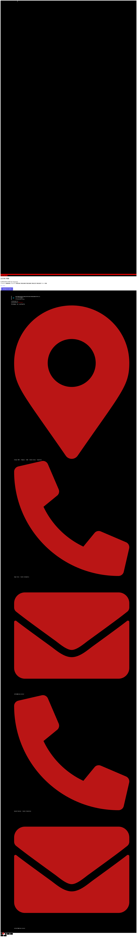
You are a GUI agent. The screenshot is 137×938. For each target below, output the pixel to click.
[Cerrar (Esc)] (11, 934)
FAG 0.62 (18, 283)
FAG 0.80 (38, 283)
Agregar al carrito (7, 288)
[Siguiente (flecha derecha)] (5, 935)
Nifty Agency (20, 302)
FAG (46, 283)
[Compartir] (8, 934)
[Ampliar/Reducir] (2, 934)
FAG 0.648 (23, 283)
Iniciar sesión (3, 2)
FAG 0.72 (34, 283)
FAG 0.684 (28, 283)
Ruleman (8, 283)
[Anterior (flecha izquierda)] (2, 935)
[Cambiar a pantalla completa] (5, 934)
